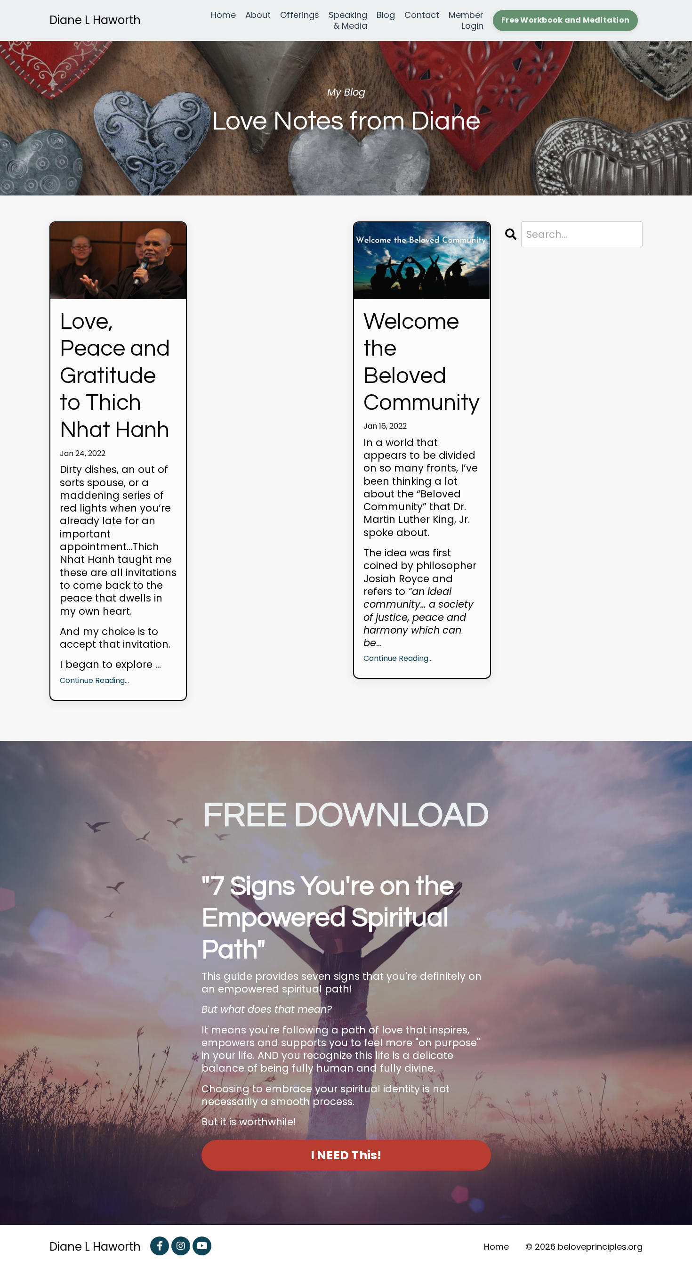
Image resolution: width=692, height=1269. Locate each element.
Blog (386, 15)
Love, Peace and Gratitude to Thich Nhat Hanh (115, 376)
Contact (421, 15)
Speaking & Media (348, 20)
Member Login (466, 20)
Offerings (299, 15)
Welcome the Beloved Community (421, 362)
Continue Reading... (94, 681)
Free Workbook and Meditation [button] (565, 20)
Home (223, 15)
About (258, 15)
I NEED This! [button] (346, 1155)
